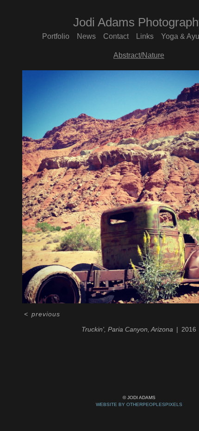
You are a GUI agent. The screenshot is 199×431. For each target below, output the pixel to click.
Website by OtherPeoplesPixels (139, 404)
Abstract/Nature (138, 55)
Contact (116, 36)
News (86, 36)
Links (145, 36)
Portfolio (55, 36)
